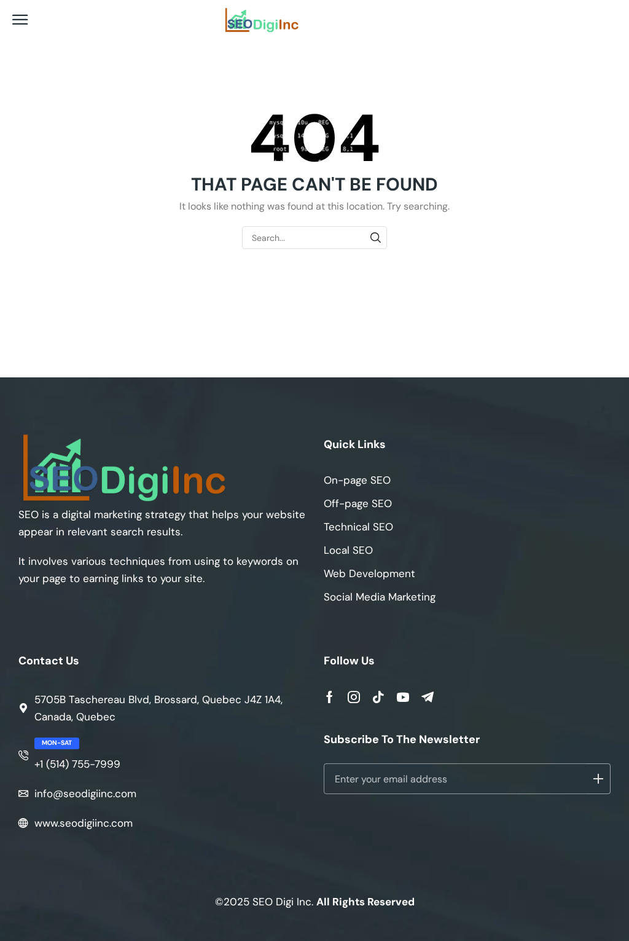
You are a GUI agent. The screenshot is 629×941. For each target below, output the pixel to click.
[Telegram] (427, 697)
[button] (20, 20)
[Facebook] (329, 697)
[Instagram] (354, 697)
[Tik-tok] (378, 697)
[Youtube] (403, 697)
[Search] (375, 237)
